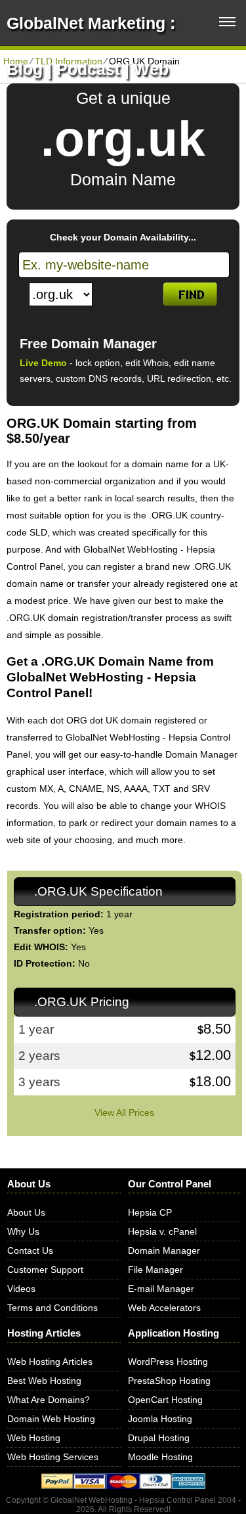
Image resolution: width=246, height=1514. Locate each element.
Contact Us (30, 1250)
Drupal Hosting (159, 1438)
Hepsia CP (150, 1212)
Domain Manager (164, 1250)
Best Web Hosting (44, 1380)
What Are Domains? (48, 1399)
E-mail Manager (161, 1288)
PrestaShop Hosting (169, 1380)
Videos (21, 1288)
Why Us (23, 1231)
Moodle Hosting (160, 1457)
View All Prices (124, 1112)
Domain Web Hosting (51, 1418)
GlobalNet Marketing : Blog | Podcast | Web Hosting (91, 69)
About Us (26, 1212)
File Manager (155, 1269)
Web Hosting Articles (49, 1361)
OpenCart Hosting (165, 1399)
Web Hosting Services (52, 1457)
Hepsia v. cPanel (162, 1231)
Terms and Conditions (52, 1307)
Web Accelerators (164, 1307)
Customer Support (45, 1269)
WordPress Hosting (168, 1361)
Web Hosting (33, 1438)
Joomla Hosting (160, 1418)
